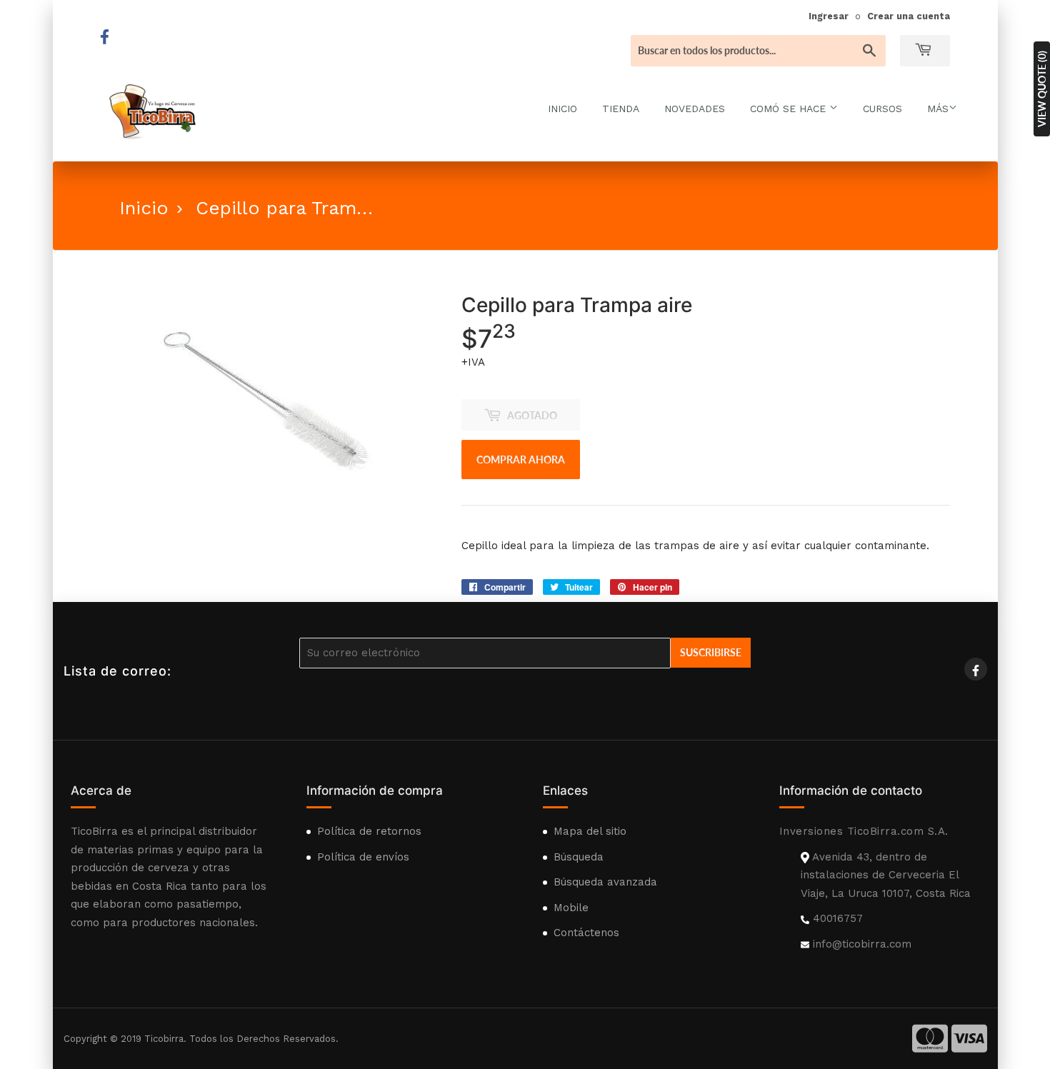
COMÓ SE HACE (789, 108)
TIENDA (620, 108)
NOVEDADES (694, 108)
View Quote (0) (1042, 89)
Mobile (571, 907)
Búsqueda (579, 856)
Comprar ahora (520, 459)
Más (938, 108)
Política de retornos (369, 831)
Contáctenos (586, 932)
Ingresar (829, 16)
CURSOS (882, 108)
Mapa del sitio (590, 831)
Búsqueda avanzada (605, 881)
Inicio (144, 208)
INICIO (562, 108)
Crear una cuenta (908, 16)
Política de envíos (363, 856)
